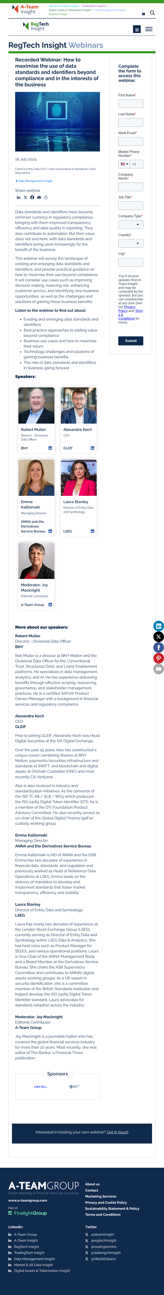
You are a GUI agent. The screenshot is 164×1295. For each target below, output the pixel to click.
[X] (158, 636)
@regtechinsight (103, 1240)
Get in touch (118, 1132)
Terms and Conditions (103, 1215)
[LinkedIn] (158, 626)
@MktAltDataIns (103, 1259)
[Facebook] (158, 647)
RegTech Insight (58, 14)
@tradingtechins (103, 1247)
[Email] (158, 669)
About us (92, 1184)
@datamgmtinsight (106, 1253)
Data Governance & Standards (68, 169)
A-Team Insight (26, 1240)
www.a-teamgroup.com (27, 1200)
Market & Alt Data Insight (63, 5)
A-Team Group (25, 1234)
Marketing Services (100, 1196)
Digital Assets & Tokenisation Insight (70, 10)
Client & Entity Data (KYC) (31, 169)
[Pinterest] (158, 658)
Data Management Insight (110, 10)
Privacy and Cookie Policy (106, 1203)
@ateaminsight (102, 1234)
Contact (91, 1190)
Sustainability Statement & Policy (112, 1209)
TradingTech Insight (93, 5)
